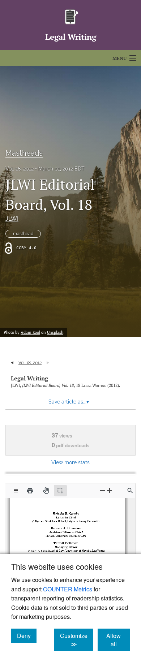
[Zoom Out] (102, 490)
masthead (23, 233)
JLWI (11, 218)
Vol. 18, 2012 (19, 169)
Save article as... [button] (68, 402)
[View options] (16, 490)
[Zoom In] (109, 490)
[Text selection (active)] (60, 490)
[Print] (30, 490)
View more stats (70, 462)
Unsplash (55, 332)
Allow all (118, 639)
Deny (27, 635)
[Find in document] (130, 490)
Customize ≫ (76, 639)
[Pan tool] (45, 490)
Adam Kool (30, 332)
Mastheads (24, 153)
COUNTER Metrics (67, 589)
